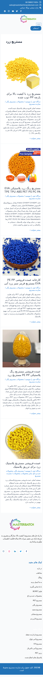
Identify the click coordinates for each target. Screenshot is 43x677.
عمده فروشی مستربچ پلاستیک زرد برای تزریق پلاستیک (23, 465)
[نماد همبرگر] (38, 24)
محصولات (20, 102)
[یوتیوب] (13, 11)
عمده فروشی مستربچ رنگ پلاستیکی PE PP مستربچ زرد (24, 373)
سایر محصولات (26, 473)
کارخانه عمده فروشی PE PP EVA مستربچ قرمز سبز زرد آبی (22, 281)
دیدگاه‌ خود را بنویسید (32, 102)
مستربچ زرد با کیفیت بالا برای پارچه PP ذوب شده (23, 95)
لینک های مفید (35, 562)
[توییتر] (17, 11)
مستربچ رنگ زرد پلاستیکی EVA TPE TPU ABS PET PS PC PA (22, 190)
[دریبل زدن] (9, 551)
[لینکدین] (15, 551)
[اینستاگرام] (3, 551)
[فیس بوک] (21, 11)
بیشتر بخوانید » (35, 138)
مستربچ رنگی (11, 102)
